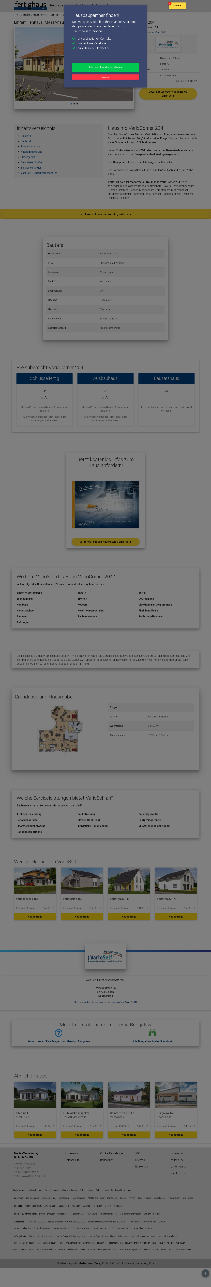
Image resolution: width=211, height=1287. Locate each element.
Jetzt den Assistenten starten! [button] (105, 67)
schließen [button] (105, 77)
